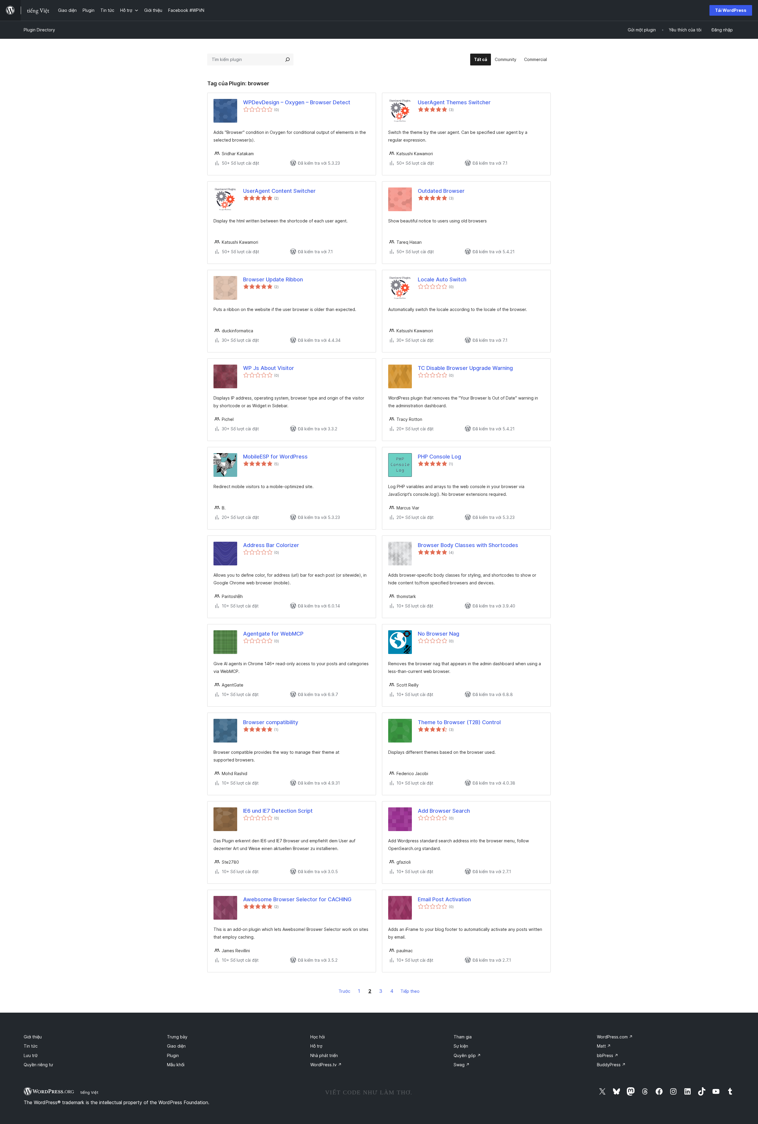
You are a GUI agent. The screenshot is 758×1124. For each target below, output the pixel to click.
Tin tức (31, 1045)
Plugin (173, 1055)
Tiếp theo (410, 991)
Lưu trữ (31, 1055)
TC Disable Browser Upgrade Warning (465, 368)
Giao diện (176, 1045)
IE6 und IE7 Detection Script (278, 811)
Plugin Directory (39, 29)
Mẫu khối (175, 1064)
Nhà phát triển (324, 1055)
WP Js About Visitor (268, 368)
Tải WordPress (730, 10)
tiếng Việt (89, 1092)
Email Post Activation (444, 899)
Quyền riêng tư (38, 1064)
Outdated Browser (441, 191)
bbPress (607, 1055)
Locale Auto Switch (442, 279)
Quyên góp (467, 1055)
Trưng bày (177, 1036)
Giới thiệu (33, 1036)
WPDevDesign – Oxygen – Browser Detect (296, 102)
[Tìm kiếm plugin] (287, 59)
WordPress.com (615, 1036)
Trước (344, 991)
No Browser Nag (438, 634)
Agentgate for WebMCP (273, 634)
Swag (462, 1064)
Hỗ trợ (316, 1045)
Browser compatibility (270, 722)
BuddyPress (611, 1064)
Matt (604, 1045)
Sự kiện (461, 1045)
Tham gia (463, 1036)
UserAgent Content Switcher (279, 191)
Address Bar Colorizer (271, 545)
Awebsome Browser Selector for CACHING (297, 899)
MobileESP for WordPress (275, 456)
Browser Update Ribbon (273, 279)
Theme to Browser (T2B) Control (459, 722)
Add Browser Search (444, 811)
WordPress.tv (326, 1064)
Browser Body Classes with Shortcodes (468, 545)
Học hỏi (317, 1036)
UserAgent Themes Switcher (454, 102)
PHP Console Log (439, 456)
